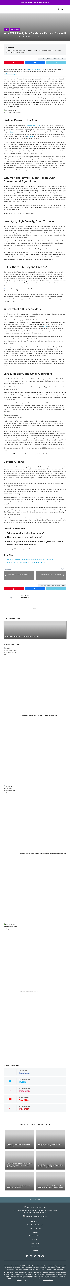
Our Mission (35, 1240)
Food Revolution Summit (35, 1244)
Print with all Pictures (59, 59)
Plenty (12, 132)
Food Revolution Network (35, 9)
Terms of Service (35, 1266)
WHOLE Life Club (35, 1248)
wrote (45, 326)
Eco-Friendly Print (45, 59)
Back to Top (35, 1219)
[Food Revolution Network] (35, 1226)
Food (6, 29)
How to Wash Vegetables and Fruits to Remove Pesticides (39, 735)
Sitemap (35, 1270)
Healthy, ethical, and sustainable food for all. (35, 2)
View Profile (24, 598)
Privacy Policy (35, 1262)
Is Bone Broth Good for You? (29, 1011)
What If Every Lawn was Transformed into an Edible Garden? (26, 562)
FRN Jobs (35, 1251)
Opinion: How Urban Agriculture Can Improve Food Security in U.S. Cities (30, 559)
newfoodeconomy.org (11, 74)
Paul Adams (7, 37)
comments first (61, 609)
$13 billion (30, 136)
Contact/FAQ (35, 1259)
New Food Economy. (34, 69)
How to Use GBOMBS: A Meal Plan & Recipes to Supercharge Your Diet (43, 873)
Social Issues (15, 29)
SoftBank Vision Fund (33, 125)
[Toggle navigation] (10, 9)
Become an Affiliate (35, 1255)
